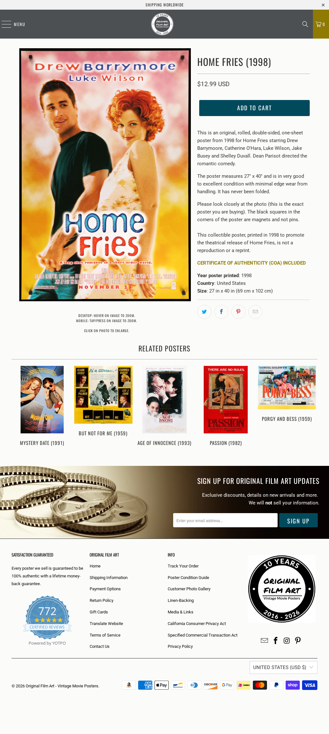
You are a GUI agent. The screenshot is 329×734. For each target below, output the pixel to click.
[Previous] (19, 409)
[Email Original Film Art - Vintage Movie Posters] (265, 641)
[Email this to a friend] (255, 312)
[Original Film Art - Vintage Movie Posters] (162, 24)
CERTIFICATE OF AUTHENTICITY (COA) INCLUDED (251, 263)
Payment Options (105, 588)
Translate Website (106, 623)
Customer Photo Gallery (189, 588)
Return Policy (101, 600)
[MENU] (3, 24)
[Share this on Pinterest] (238, 312)
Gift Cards (99, 612)
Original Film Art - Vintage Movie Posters (62, 686)
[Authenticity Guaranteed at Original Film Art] (12, 650)
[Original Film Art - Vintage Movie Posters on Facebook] (276, 641)
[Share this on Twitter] (204, 312)
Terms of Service (105, 635)
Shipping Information (109, 577)
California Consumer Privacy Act (197, 623)
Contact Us (100, 646)
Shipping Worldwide (165, 4)
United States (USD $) (279, 667)
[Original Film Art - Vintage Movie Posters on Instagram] (287, 641)
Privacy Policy (180, 646)
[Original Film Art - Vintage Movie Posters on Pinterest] (298, 641)
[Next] (310, 409)
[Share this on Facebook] (221, 312)
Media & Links (180, 612)
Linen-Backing (181, 600)
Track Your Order (183, 566)
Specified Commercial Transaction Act (202, 635)
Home (95, 566)
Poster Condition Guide (188, 577)
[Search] (305, 24)
